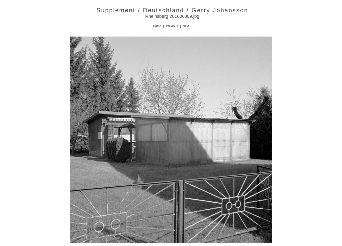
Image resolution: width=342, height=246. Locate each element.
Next (186, 26)
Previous (172, 26)
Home (157, 26)
